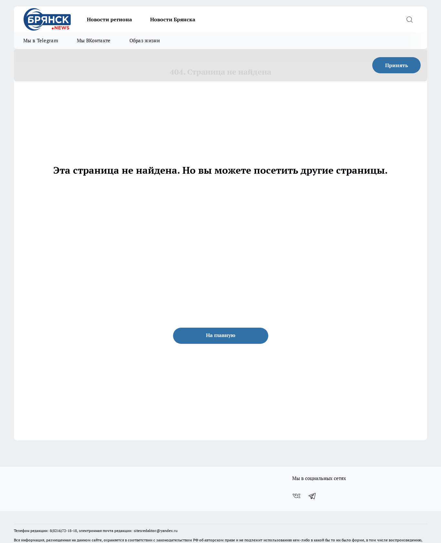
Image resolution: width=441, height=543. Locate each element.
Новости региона (109, 19)
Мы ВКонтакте (94, 40)
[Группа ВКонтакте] (296, 495)
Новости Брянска (172, 19)
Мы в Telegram (40, 40)
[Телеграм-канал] (312, 495)
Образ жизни (144, 40)
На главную (220, 335)
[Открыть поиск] (409, 19)
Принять (396, 65)
